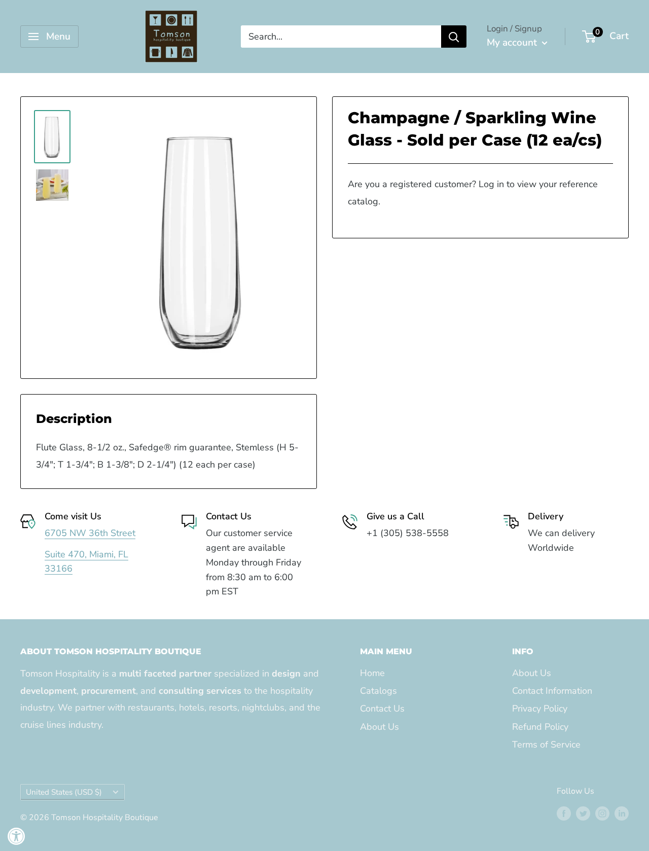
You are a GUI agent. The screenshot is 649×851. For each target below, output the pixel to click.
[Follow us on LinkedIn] (622, 813)
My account (513, 42)
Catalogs (378, 691)
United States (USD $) (64, 792)
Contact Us (382, 708)
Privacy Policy (539, 708)
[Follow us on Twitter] (583, 813)
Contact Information (552, 691)
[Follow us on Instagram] (602, 813)
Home (372, 673)
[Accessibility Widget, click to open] (16, 836)
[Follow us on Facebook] (564, 813)
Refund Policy (540, 727)
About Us (379, 727)
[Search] (453, 36)
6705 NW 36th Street (90, 533)
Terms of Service (546, 744)
